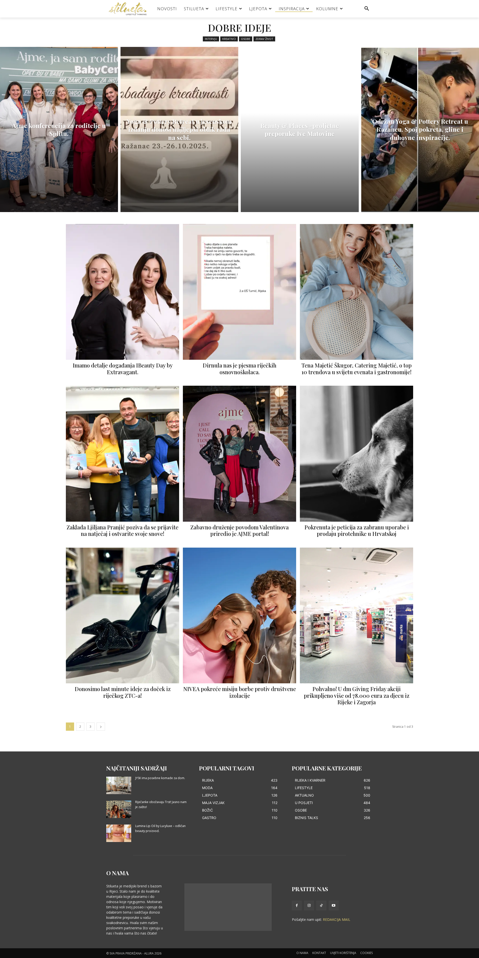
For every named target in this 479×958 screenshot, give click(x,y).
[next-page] (101, 726)
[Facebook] (297, 905)
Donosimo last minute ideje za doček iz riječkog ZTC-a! (123, 692)
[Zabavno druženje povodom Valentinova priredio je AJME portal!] (239, 454)
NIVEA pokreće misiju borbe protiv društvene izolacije (239, 692)
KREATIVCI (229, 39)
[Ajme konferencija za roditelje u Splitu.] (59, 129)
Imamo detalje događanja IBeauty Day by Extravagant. (123, 368)
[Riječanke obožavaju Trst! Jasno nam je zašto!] (118, 809)
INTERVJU (211, 39)
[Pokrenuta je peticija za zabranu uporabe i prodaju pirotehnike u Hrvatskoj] (356, 454)
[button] (367, 9)
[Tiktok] (321, 905)
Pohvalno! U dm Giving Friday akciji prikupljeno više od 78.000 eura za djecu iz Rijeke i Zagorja (356, 695)
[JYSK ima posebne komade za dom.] (118, 785)
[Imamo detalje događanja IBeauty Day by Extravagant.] (122, 292)
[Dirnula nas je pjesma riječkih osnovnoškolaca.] (239, 292)
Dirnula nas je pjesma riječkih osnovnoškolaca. (239, 368)
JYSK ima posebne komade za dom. (160, 778)
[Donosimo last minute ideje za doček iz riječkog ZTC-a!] (122, 616)
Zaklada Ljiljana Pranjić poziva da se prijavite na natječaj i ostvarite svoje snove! (122, 530)
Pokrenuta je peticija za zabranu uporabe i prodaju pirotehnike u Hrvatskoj (356, 530)
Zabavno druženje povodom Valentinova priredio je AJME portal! (239, 530)
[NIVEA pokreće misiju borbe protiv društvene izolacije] (239, 616)
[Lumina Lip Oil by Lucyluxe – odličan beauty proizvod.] (118, 833)
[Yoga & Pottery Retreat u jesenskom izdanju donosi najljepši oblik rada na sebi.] (179, 129)
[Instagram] (309, 905)
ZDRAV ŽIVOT (264, 39)
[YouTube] (334, 905)
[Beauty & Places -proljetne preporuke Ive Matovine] (300, 129)
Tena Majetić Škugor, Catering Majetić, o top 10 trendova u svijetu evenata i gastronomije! (356, 368)
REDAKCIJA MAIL (336, 919)
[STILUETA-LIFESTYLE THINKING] (130, 9)
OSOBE (245, 39)
